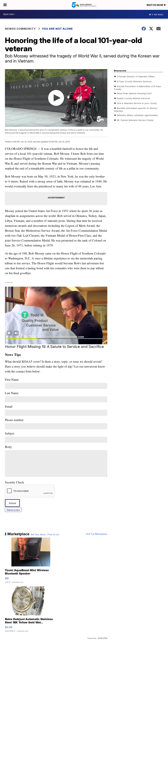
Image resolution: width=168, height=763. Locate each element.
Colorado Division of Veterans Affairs (135, 76)
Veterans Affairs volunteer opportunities (137, 115)
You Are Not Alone (57, 28)
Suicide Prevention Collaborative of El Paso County (137, 87)
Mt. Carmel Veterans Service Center (135, 120)
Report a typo (13, 510)
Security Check (14, 482)
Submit (12, 503)
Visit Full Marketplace (96, 534)
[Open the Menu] (5, 5)
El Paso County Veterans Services (134, 81)
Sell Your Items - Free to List (45, 534)
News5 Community (20, 28)
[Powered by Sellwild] (102, 638)
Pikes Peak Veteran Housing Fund (133, 93)
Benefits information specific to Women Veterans (135, 109)
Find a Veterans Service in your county (136, 103)
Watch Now (155, 5)
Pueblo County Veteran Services (133, 98)
